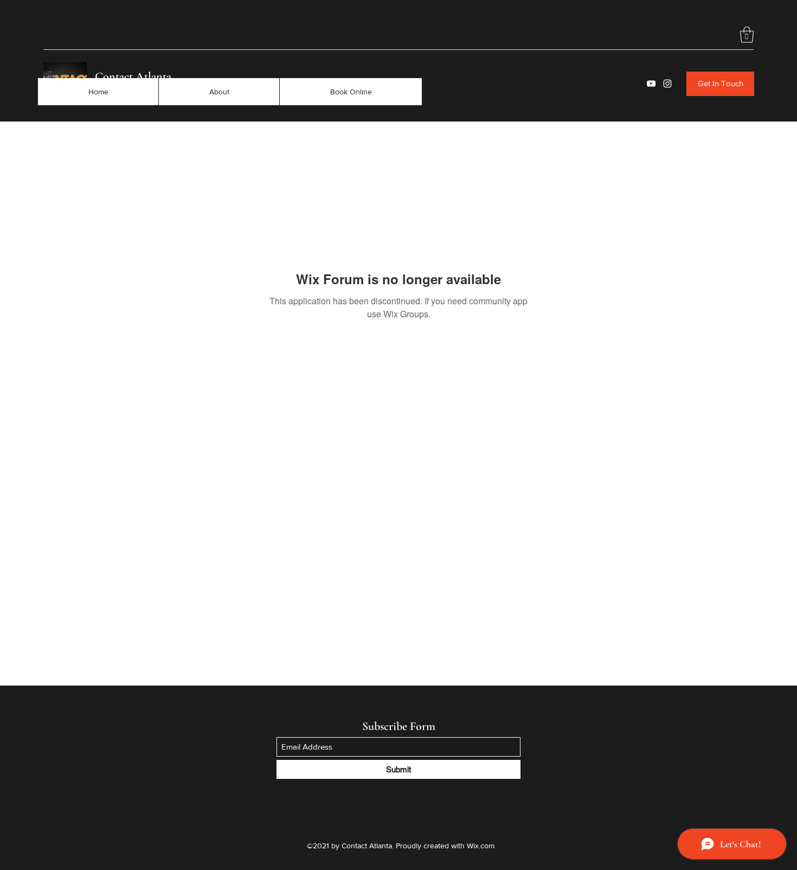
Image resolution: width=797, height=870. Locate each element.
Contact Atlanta (133, 76)
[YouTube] (651, 83)
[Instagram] (667, 83)
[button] (747, 35)
